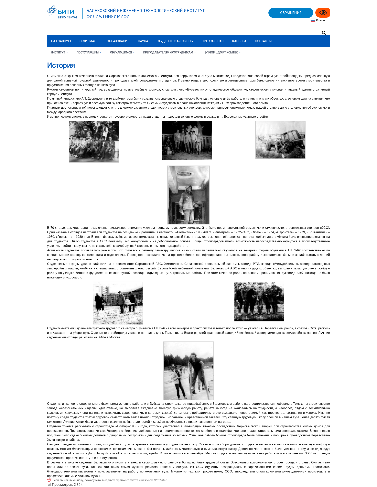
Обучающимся (121, 52)
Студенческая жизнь (175, 41)
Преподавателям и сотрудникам (168, 52)
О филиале (89, 41)
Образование (118, 41)
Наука (143, 41)
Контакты (263, 41)
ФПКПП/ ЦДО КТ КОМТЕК (221, 52)
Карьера (239, 41)
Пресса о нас (212, 41)
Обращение (290, 13)
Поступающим (88, 52)
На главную (61, 41)
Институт (58, 52)
